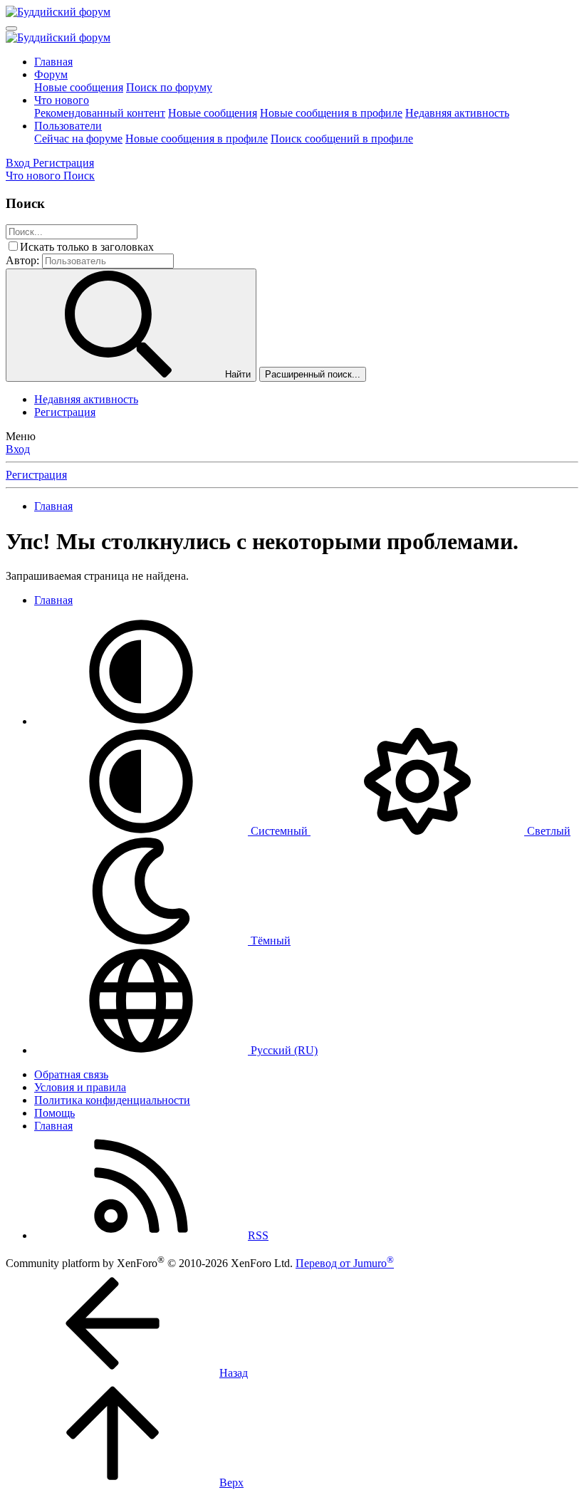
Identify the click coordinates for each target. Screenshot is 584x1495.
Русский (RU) (283, 1050)
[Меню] (11, 28)
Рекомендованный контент (99, 113)
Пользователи (68, 126)
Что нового (61, 100)
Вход (18, 449)
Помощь (54, 1113)
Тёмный (269, 940)
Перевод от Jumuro (345, 1263)
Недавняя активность (457, 113)
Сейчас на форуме (78, 138)
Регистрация (64, 412)
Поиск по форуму (169, 87)
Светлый (547, 831)
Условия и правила (80, 1087)
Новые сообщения (78, 87)
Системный (279, 831)
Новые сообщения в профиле (331, 113)
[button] (141, 721)
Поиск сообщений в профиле (342, 138)
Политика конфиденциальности (112, 1100)
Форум (51, 74)
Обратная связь (71, 1074)
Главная (53, 62)
